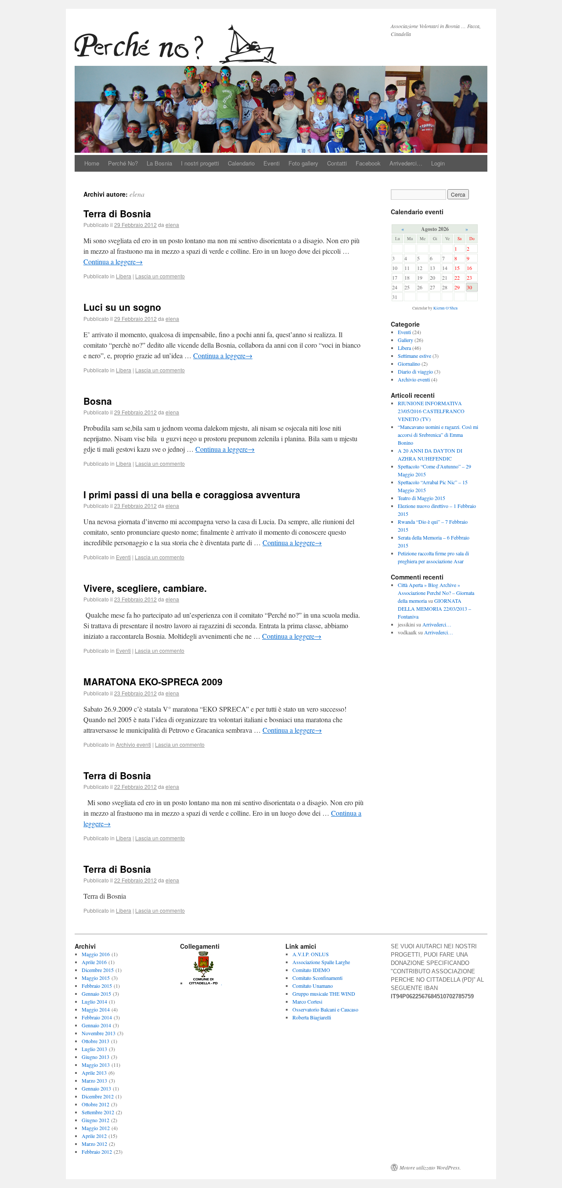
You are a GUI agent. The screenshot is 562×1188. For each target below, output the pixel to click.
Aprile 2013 (94, 1072)
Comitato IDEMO (311, 969)
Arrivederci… (405, 163)
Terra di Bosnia (117, 213)
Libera (123, 276)
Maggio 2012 (96, 1127)
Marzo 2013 (94, 1080)
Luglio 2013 (94, 1048)
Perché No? (123, 163)
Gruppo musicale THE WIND (323, 993)
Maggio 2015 (96, 977)
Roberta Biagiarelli (311, 1017)
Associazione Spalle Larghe (321, 961)
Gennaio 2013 (96, 1088)
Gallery (405, 339)
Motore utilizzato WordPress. (430, 1167)
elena (137, 193)
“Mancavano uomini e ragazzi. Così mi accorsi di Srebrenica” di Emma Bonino (438, 434)
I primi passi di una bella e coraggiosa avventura (191, 494)
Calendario (241, 163)
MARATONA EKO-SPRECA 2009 (153, 681)
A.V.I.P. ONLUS (310, 954)
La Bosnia (159, 163)
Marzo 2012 (94, 1143)
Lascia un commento (160, 276)
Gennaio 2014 (96, 1025)
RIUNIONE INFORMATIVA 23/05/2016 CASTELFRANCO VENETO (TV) (431, 411)
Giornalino (409, 363)
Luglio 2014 (94, 1001)
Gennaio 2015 (96, 993)
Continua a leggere (113, 261)
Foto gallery (303, 163)
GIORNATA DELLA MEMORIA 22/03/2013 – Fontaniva (434, 608)
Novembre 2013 (98, 1033)
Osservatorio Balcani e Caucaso (325, 1009)
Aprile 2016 (94, 961)
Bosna (97, 400)
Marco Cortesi (307, 1001)
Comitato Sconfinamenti (317, 977)
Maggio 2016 (96, 954)
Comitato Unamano (312, 985)
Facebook (368, 163)
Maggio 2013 (96, 1064)
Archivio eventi (133, 744)
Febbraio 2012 (97, 1151)
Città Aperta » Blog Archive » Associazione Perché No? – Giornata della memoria (436, 592)
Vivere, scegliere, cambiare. (145, 587)
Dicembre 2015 (98, 969)
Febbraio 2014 (97, 1017)
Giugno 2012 (95, 1119)
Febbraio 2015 (97, 985)
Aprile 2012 (94, 1135)
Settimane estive (414, 355)
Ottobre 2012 (95, 1104)
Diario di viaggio (415, 371)
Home (91, 163)
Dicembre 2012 (98, 1096)
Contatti (337, 163)
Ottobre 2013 (95, 1040)
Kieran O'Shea (445, 308)
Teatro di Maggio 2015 (421, 497)
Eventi (271, 163)
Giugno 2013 (95, 1056)
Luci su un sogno (122, 306)
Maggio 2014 (96, 1009)
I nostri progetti (200, 163)
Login (438, 163)
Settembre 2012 (98, 1112)
